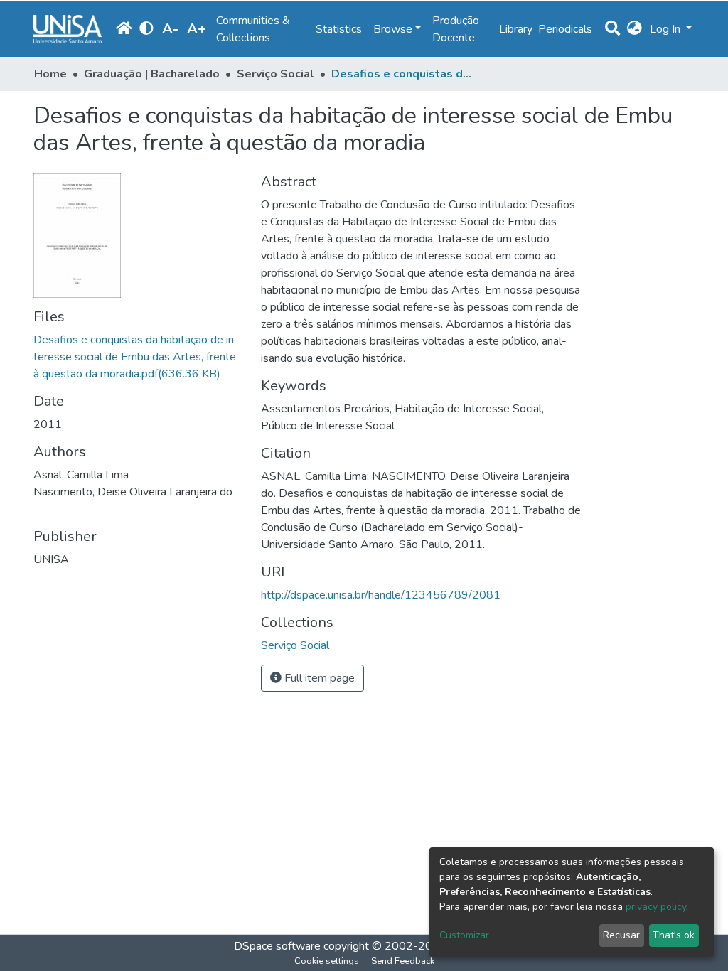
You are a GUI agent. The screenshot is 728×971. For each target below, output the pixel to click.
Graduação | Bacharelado (152, 74)
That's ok (674, 935)
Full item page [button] (318, 678)
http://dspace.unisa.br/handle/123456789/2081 (380, 595)
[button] (634, 29)
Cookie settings (326, 961)
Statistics (339, 29)
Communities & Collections (253, 29)
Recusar (621, 935)
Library (515, 29)
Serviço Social (275, 74)
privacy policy (656, 906)
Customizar (464, 935)
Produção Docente (455, 29)
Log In (666, 29)
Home (50, 74)
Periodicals (565, 29)
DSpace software (277, 946)
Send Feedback (402, 961)
